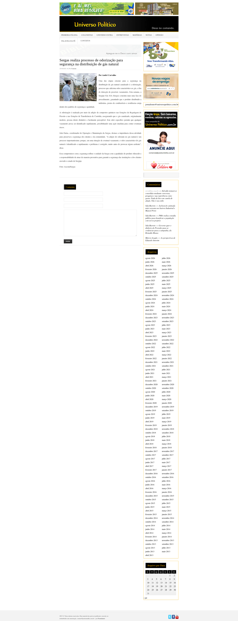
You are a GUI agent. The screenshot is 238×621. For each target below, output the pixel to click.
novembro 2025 (168, 273)
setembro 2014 (167, 521)
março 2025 (166, 287)
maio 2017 (166, 462)
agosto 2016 (150, 481)
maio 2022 (166, 351)
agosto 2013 (150, 547)
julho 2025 (166, 280)
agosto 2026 (150, 258)
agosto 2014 (150, 525)
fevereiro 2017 (151, 469)
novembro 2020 (168, 384)
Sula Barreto (150, 205)
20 (162, 586)
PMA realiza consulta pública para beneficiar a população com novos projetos (160, 218)
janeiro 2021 (167, 380)
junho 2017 (149, 462)
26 (157, 589)
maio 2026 (166, 262)
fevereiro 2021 (151, 380)
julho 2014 (166, 525)
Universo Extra (105, 35)
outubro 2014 (150, 521)
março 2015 (166, 510)
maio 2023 (166, 328)
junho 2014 (149, 529)
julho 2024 (166, 302)
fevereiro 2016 (151, 492)
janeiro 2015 (167, 514)
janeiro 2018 (167, 447)
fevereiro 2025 (151, 291)
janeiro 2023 (167, 336)
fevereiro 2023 (151, 336)
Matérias (137, 35)
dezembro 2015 (151, 495)
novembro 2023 (168, 317)
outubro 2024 (150, 299)
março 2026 (166, 265)
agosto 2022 (150, 347)
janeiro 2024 (167, 313)
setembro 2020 (167, 388)
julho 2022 (166, 347)
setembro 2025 (167, 276)
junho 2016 (149, 484)
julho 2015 (166, 503)
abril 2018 (149, 443)
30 (175, 589)
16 (175, 582)
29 (170, 589)
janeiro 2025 (167, 291)
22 (170, 586)
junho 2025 (149, 284)
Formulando (101, 618)
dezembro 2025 (151, 273)
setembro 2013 (167, 544)
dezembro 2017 (151, 451)
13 (162, 582)
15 (170, 582)
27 (162, 589)
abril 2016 (149, 488)
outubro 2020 (150, 388)
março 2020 (166, 399)
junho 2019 (149, 417)
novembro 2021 (168, 362)
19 (157, 586)
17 (148, 586)
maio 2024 (166, 306)
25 (153, 589)
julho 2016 (166, 481)
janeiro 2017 (167, 469)
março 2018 (166, 443)
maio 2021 (166, 373)
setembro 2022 (167, 343)
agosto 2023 (150, 325)
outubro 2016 (150, 477)
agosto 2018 (150, 436)
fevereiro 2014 (151, 536)
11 (153, 582)
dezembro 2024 (151, 295)
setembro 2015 (167, 499)
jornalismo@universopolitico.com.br (161, 104)
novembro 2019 (168, 406)
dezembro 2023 (151, 317)
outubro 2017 (150, 455)
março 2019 (166, 421)
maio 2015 (166, 507)
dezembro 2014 (151, 518)
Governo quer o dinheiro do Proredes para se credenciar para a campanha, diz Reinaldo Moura (158, 229)
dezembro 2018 (151, 429)
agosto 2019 (150, 414)
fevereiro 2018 (151, 447)
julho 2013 (166, 547)
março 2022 (166, 354)
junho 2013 (149, 551)
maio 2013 (166, 551)
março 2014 (166, 533)
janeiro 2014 (167, 536)
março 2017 (166, 466)
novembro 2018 (168, 429)
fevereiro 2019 (151, 425)
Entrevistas (123, 35)
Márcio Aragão (151, 237)
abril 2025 (149, 287)
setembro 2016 (167, 477)
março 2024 (166, 310)
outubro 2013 (150, 544)
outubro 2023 (150, 321)
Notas (149, 35)
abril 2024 (149, 310)
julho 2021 (166, 369)
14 (166, 582)
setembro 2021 (167, 365)
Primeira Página (69, 35)
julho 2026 (166, 258)
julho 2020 (166, 391)
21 (166, 586)
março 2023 (166, 332)
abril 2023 (149, 332)
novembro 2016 (168, 473)
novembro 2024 (168, 295)
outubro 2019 (150, 410)
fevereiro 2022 (151, 358)
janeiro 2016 (167, 492)
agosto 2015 (150, 503)
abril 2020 (149, 399)
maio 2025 (166, 284)
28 (166, 589)
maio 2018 (166, 440)
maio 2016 (166, 484)
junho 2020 (149, 395)
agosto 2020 (150, 391)
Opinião (159, 35)
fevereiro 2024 (151, 313)
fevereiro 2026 (151, 269)
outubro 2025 (150, 276)
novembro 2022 (168, 339)
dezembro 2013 (151, 540)
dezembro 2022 (151, 339)
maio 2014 (166, 529)
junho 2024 (149, 306)
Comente (73, 68)
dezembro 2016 (151, 473)
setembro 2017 (167, 455)
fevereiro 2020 (151, 403)
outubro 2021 (150, 365)
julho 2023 (166, 325)
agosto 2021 (150, 369)
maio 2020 (166, 395)
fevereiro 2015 (151, 514)
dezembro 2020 (151, 384)
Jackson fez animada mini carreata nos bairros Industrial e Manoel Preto (160, 208)
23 (175, 586)
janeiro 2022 (167, 358)
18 (153, 586)
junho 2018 (149, 440)
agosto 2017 (150, 458)
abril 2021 (149, 377)
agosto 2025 (150, 280)
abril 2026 (149, 265)
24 (148, 589)
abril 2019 (149, 421)
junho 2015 (149, 507)
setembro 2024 (167, 299)
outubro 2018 (150, 432)
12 (157, 582)
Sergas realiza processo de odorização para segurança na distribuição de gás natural (91, 62)
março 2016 (166, 488)
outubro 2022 (150, 343)
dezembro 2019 (151, 406)
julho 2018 (166, 436)
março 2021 (166, 377)
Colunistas (87, 35)
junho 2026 (149, 262)
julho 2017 (166, 458)
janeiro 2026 (167, 269)
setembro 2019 (167, 410)
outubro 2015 (150, 499)
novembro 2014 (168, 518)
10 (148, 582)
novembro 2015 (168, 495)
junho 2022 (149, 351)
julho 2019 (166, 414)
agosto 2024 (150, 302)
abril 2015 (149, 510)
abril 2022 (149, 354)
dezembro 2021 (151, 362)
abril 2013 (149, 555)
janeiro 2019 (167, 425)
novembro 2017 (168, 451)
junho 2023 (149, 328)
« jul (145, 597)
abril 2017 (149, 466)
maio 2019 (166, 417)
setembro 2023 (167, 321)
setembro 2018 (167, 432)
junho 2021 (149, 373)
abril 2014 (149, 533)
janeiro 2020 (167, 403)
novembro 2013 (168, 540)
